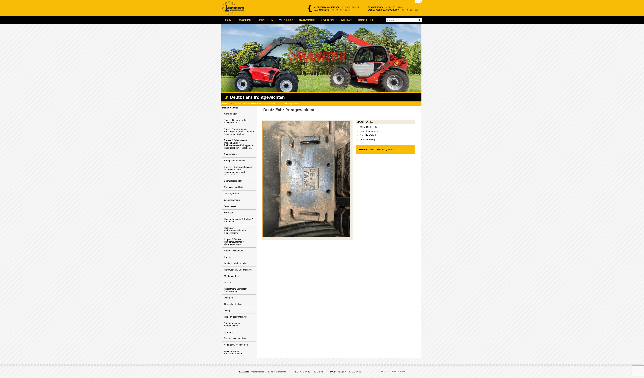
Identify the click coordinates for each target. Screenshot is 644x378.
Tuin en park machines (235, 338)
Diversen (266, 20)
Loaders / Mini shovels (235, 263)
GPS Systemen (231, 193)
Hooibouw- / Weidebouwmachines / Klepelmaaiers (235, 230)
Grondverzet (230, 206)
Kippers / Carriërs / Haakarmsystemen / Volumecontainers (234, 242)
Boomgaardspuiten (233, 181)
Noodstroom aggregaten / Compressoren (236, 290)
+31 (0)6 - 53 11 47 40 (385, 7)
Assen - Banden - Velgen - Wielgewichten (237, 121)
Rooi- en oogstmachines (236, 317)
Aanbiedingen (230, 113)
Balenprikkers (230, 154)
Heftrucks (228, 212)
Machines (246, 20)
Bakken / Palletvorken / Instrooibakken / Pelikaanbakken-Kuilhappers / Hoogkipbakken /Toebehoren (238, 144)
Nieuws (346, 20)
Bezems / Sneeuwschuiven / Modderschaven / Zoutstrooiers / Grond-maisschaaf (238, 171)
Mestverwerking (231, 276)
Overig (227, 310)
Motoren (228, 282)
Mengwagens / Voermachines (238, 270)
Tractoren (237, 104)
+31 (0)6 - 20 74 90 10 (393, 10)
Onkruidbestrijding (232, 304)
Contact (364, 20)
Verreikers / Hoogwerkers (236, 345)
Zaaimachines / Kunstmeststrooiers (233, 352)
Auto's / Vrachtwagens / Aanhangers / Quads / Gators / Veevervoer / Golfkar (239, 131)
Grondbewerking (232, 200)
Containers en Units (233, 187)
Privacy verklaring (393, 371)
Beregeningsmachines (235, 160)
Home (229, 20)
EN (417, 1)
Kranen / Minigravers (234, 250)
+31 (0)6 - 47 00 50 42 (332, 10)
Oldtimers (228, 297)
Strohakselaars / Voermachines (232, 324)
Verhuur (286, 20)
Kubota (227, 257)
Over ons (328, 20)
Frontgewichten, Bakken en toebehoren (259, 104)
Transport (307, 20)
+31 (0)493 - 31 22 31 (336, 7)
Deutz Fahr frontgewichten (288, 104)
